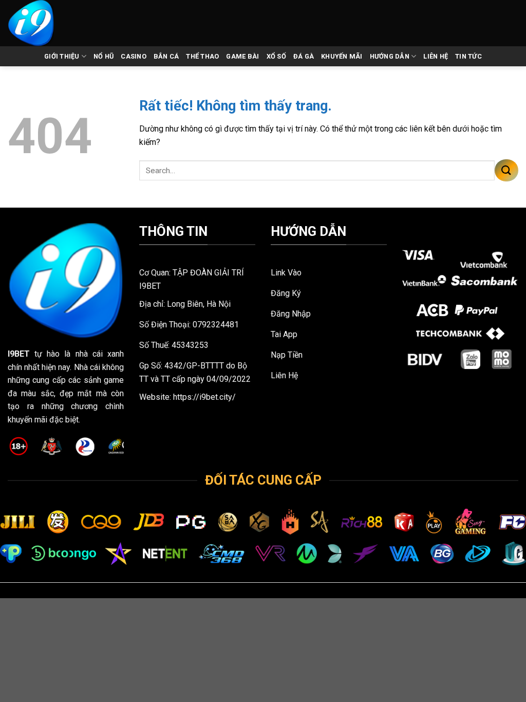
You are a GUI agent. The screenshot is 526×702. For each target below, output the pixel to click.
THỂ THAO (202, 56)
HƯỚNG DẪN (389, 56)
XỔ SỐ (276, 56)
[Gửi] (506, 170)
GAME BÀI (242, 56)
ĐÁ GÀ (303, 56)
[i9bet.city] (42, 23)
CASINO (133, 56)
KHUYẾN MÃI (342, 56)
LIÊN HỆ (435, 56)
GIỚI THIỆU (62, 56)
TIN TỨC (468, 56)
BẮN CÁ (166, 56)
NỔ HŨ (103, 56)
